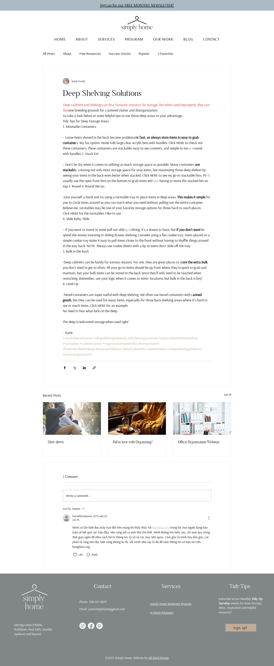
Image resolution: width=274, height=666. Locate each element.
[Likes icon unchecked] (75, 554)
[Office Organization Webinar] (202, 418)
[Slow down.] (72, 418)
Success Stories (120, 53)
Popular (144, 53)
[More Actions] (208, 518)
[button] (137, 5)
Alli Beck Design (158, 658)
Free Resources (90, 53)
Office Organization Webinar (198, 442)
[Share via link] (94, 368)
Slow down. (56, 442)
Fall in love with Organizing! (133, 442)
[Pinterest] (99, 626)
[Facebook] (91, 626)
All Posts (49, 53)
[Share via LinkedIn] (84, 368)
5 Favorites (165, 53)
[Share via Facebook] (65, 368)
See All (227, 394)
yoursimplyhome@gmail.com (106, 609)
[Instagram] (82, 626)
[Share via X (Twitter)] (74, 368)
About (67, 53)
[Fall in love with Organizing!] (137, 418)
